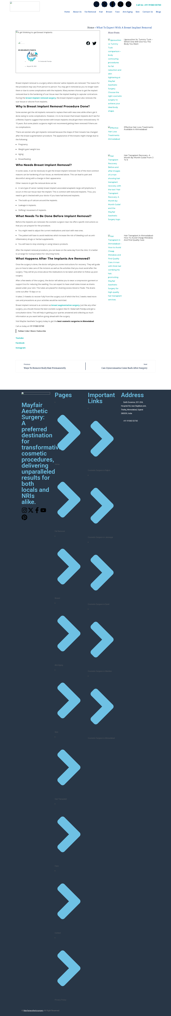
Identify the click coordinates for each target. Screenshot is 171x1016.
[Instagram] (96, 4)
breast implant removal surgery (41, 98)
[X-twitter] (104, 4)
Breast (109, 12)
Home (67, 12)
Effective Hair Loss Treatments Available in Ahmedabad (138, 128)
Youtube (20, 338)
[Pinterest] (128, 4)
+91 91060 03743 (36, 326)
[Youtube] (120, 4)
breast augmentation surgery (65, 305)
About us (77, 12)
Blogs (158, 12)
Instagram (21, 348)
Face (117, 12)
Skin (137, 12)
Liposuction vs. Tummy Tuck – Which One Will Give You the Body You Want (138, 41)
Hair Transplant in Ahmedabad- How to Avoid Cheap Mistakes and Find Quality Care (139, 237)
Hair (101, 12)
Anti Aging (127, 12)
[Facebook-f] (112, 4)
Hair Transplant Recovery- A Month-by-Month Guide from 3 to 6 (138, 157)
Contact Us (148, 12)
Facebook (20, 343)
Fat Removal (90, 12)
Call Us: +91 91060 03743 (148, 5)
